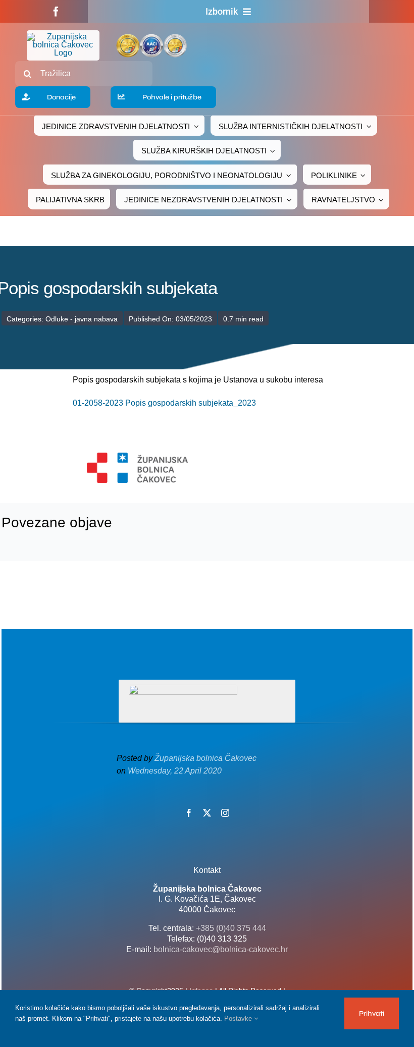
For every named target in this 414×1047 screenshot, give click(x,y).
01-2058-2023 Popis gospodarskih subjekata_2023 (164, 403)
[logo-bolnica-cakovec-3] (137, 456)
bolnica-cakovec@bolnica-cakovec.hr (220, 949)
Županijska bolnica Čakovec (205, 758)
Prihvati (371, 1013)
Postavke (239, 1018)
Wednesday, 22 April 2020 (175, 770)
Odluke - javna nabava (81, 319)
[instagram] (225, 813)
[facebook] (56, 12)
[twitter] (207, 813)
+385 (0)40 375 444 (231, 928)
